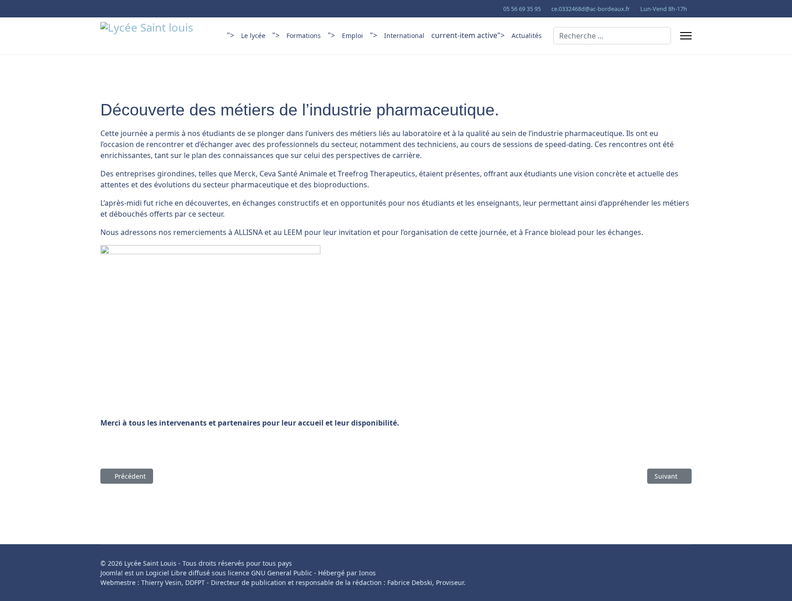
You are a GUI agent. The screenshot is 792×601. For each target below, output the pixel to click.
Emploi (352, 35)
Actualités (527, 35)
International (404, 35)
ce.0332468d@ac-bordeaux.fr (590, 9)
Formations (303, 35)
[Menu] (686, 35)
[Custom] (145, 8)
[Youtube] (102, 8)
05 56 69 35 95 (522, 9)
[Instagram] (131, 8)
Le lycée (253, 35)
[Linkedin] (117, 8)
